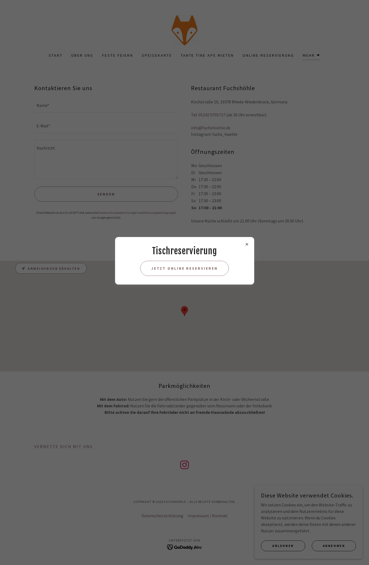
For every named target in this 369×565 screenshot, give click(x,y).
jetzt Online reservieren (184, 268)
